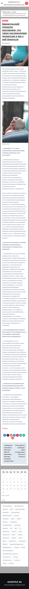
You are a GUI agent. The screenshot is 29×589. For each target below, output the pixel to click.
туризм (4, 563)
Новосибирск (13, 521)
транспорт (17, 560)
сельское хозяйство (8, 550)
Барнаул (16, 515)
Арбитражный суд (7, 515)
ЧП (20, 528)
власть (14, 534)
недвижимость (12, 541)
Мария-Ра (5, 521)
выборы (20, 534)
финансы (11, 563)
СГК (11, 528)
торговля (15, 556)
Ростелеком (17, 525)
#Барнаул (5, 509)
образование (22, 541)
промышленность (7, 547)
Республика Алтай (7, 525)
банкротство (6, 534)
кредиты (14, 537)
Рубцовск (5, 528)
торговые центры (7, 560)
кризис (20, 537)
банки (20, 531)
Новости (5, 20)
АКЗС (11, 509)
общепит (5, 544)
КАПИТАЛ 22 (14, 2)
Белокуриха (6, 518)
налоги (4, 541)
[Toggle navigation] (2, 3)
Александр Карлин (20, 509)
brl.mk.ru (5, 428)
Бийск (12, 518)
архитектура (6, 531)
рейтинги (16, 547)
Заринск (19, 518)
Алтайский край (15, 512)
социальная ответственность (10, 553)
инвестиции (6, 537)
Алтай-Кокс (6, 512)
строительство (7, 556)
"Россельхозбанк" (7, 505)
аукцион (14, 531)
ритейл (23, 547)
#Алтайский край (18, 505)
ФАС (16, 528)
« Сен (3, 500)
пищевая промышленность (16, 544)
